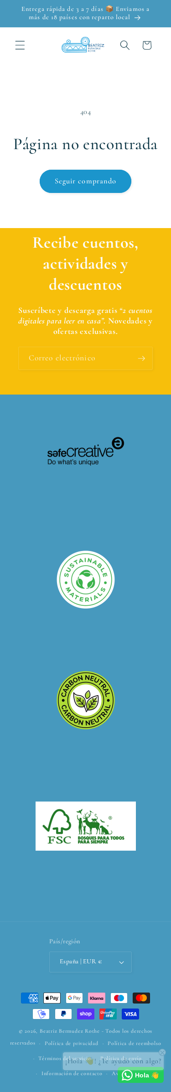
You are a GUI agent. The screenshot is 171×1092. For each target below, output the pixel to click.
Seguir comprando (86, 181)
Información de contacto (72, 1073)
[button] (20, 45)
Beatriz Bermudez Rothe (70, 1031)
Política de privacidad (71, 1043)
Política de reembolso (134, 1043)
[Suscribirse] (141, 358)
